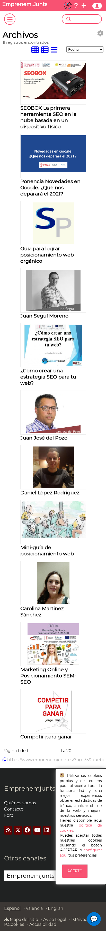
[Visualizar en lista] (55, 51)
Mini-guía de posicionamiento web (47, 550)
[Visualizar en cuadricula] (36, 51)
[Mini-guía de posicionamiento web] (53, 536)
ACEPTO (74, 871)
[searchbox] (86, 19)
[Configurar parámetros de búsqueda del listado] (100, 33)
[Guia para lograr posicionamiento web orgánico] (53, 242)
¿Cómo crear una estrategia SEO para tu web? (48, 376)
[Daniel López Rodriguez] (53, 486)
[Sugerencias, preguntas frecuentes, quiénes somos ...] (76, 5)
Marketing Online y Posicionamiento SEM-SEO (48, 675)
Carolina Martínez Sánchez (42, 611)
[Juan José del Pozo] (53, 431)
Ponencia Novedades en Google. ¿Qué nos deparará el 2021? (50, 187)
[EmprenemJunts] (25, 5)
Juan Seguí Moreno (44, 316)
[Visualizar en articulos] (46, 51)
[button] (94, 919)
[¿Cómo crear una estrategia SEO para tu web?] (53, 364)
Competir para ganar (46, 736)
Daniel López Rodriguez (50, 492)
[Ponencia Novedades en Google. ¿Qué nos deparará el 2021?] (53, 170)
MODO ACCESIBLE (67, 5)
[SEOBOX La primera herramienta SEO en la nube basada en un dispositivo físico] (53, 97)
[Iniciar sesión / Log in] (97, 6)
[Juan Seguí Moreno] (53, 309)
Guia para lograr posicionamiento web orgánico (47, 254)
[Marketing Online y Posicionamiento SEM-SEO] (53, 663)
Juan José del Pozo (43, 438)
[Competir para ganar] (53, 730)
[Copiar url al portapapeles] (4, 760)
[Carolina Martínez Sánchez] (53, 602)
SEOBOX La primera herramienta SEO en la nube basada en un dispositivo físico (48, 117)
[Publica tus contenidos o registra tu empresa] (84, 5)
